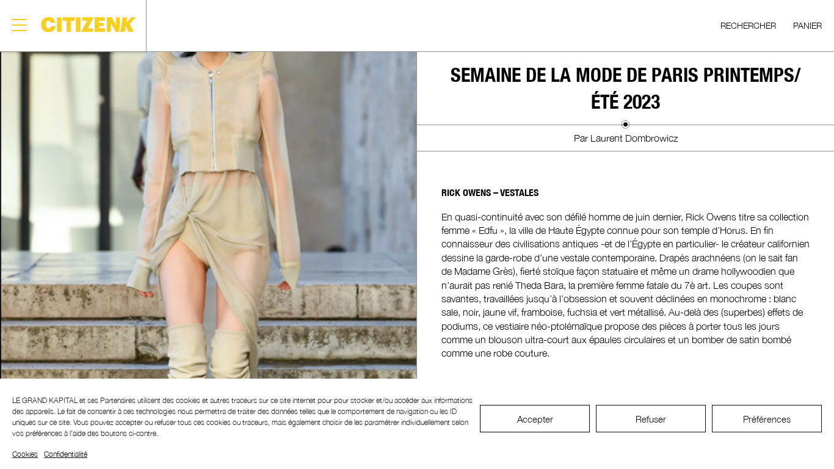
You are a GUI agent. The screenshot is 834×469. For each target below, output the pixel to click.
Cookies (25, 454)
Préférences (767, 418)
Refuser (651, 418)
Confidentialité (65, 454)
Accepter (535, 418)
